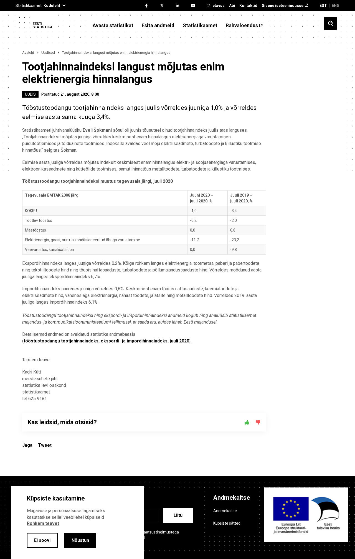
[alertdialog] (77, 522)
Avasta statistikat (113, 25)
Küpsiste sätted (226, 523)
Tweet (45, 445)
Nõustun (80, 540)
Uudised (48, 52)
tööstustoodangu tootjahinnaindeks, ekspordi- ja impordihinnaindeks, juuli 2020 (106, 341)
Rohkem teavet (43, 523)
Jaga (27, 445)
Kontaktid (248, 6)
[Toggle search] (330, 23)
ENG (335, 5)
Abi (232, 6)
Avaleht (28, 52)
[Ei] (258, 422)
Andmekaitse (225, 511)
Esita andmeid (158, 25)
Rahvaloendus (242, 25)
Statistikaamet (200, 25)
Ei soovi (42, 540)
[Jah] (247, 422)
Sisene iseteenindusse (282, 6)
